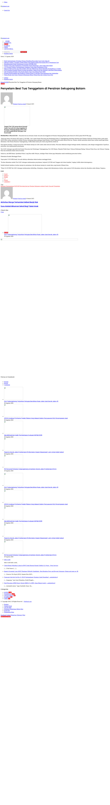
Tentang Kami (8, 606)
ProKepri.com (28, 601)
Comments (7, 385)
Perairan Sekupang (35, 186)
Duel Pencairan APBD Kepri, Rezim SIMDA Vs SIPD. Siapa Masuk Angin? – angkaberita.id (29, 583)
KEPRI (6, 44)
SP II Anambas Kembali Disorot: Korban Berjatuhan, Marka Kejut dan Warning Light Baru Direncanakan (33, 70)
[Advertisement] (55, 25)
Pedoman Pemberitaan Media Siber (13, 609)
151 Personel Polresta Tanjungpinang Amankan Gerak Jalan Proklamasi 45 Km (25, 67)
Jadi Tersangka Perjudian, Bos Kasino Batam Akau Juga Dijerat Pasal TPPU (25, 71)
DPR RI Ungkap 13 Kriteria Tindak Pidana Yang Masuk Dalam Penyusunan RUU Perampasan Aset (31, 62)
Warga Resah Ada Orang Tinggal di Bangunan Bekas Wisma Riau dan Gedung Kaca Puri (28, 75)
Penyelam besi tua (24, 186)
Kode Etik (7, 610)
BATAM (16, 186)
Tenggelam (57, 186)
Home (2, 82)
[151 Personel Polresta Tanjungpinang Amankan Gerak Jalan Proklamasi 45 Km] (13, 467)
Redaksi (6, 604)
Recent (6, 383)
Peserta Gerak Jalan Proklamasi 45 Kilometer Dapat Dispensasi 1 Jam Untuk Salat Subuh (28, 65)
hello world (7, 559)
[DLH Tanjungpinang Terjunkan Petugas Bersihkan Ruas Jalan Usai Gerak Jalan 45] (13, 399)
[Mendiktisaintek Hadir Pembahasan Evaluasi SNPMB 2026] (13, 433)
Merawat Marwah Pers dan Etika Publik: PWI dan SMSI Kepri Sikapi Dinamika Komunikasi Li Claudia (32, 68)
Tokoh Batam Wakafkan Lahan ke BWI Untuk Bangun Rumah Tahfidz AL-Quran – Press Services (31, 565)
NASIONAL (7, 42)
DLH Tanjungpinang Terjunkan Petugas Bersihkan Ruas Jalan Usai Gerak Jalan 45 (26, 61)
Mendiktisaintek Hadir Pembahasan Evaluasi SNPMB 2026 (20, 64)
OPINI (6, 47)
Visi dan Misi (7, 607)
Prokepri (15, 104)
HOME (7, 41)
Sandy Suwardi (49, 186)
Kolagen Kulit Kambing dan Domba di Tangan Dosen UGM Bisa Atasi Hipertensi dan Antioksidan (31, 73)
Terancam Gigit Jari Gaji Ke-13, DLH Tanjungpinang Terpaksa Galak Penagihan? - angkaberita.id (31, 577)
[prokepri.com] (5, 6)
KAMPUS (7, 45)
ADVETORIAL (8, 49)
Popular (6, 381)
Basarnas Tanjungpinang (7, 186)
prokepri (42, 186)
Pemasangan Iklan (9, 612)
